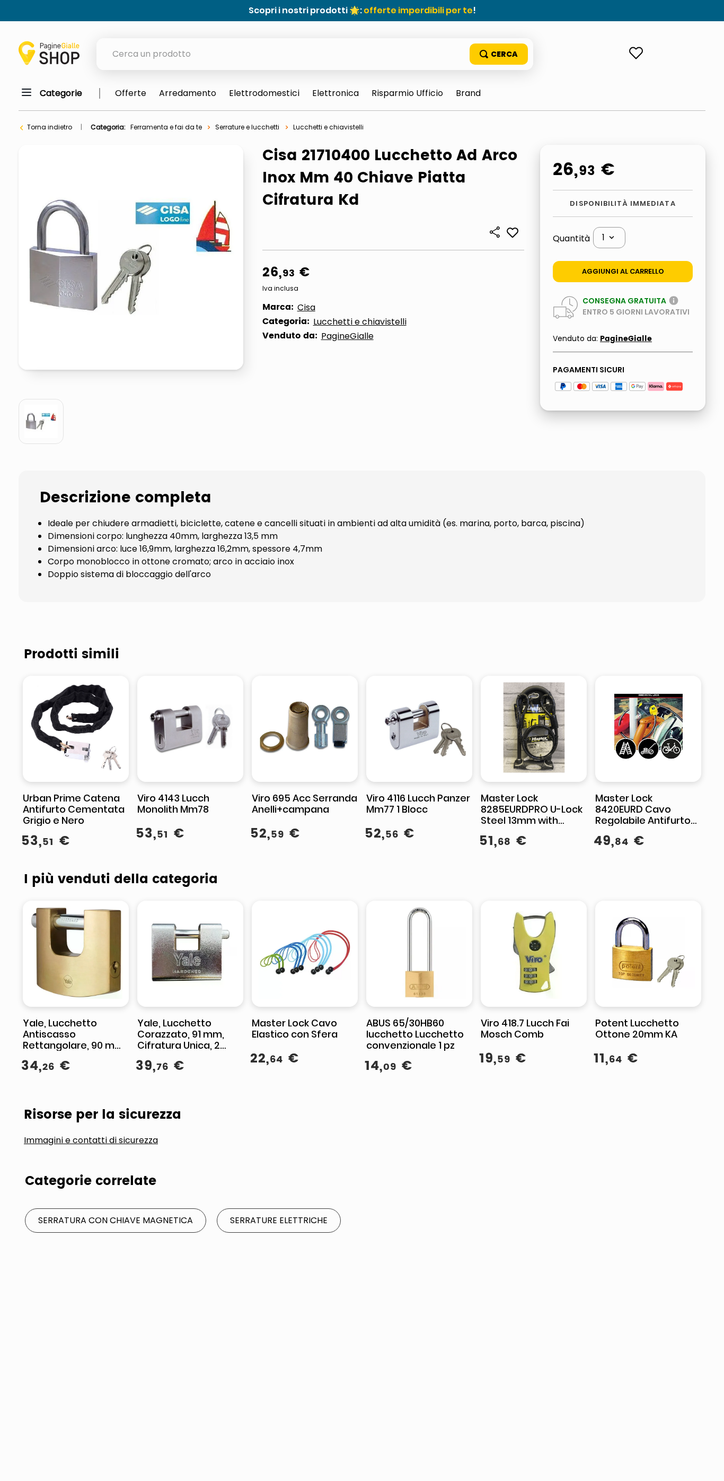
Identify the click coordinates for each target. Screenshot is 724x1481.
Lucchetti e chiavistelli (328, 127)
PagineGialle (347, 336)
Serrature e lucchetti (247, 127)
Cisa (306, 307)
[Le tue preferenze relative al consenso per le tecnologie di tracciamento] (705, 1462)
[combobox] (314, 54)
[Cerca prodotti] (499, 54)
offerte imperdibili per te (418, 10)
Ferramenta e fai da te (166, 127)
